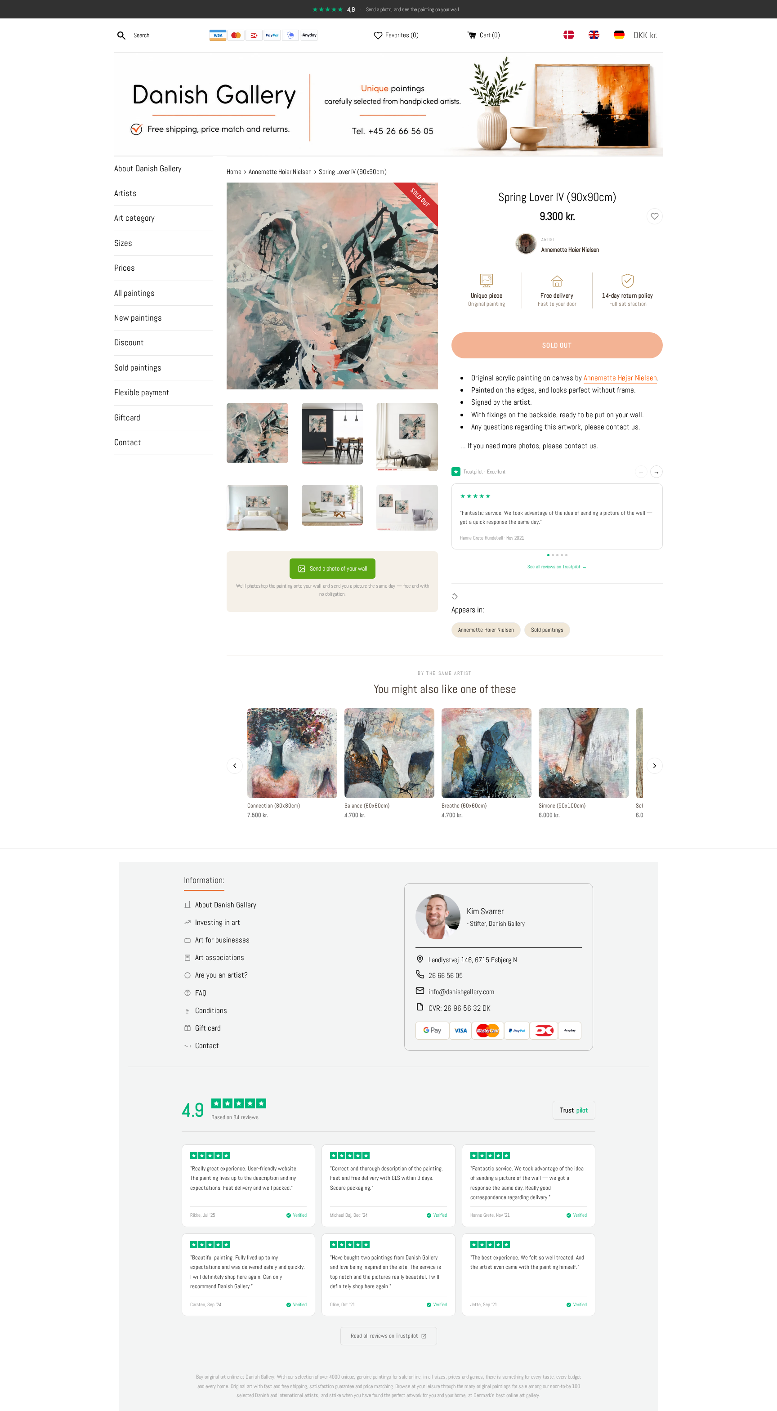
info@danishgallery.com (461, 991)
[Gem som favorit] (655, 216)
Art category (134, 217)
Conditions (211, 1010)
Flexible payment (142, 392)
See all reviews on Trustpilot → (557, 566)
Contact (127, 442)
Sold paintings (137, 367)
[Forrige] (235, 766)
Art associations (219, 957)
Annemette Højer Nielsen (620, 378)
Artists (125, 193)
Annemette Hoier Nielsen (570, 250)
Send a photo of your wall (338, 568)
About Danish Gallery (147, 168)
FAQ (200, 993)
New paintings (138, 317)
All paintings (134, 293)
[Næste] (655, 766)
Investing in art (217, 922)
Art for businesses (222, 940)
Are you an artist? (221, 975)
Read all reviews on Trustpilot (384, 1336)
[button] (647, 35)
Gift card (208, 1028)
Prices (124, 267)
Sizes (123, 243)
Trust (574, 1110)
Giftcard (127, 417)
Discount (129, 342)
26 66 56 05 (446, 975)
